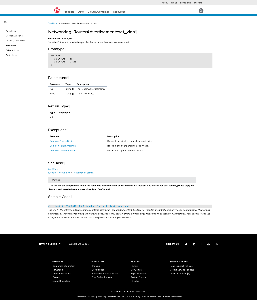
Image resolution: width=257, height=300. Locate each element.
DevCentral (136, 269)
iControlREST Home (14, 36)
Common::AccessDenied (62, 141)
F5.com (165, 3)
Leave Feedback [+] (180, 273)
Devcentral (185, 3)
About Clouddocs (61, 281)
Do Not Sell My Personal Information (143, 297)
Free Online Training (102, 277)
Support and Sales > (79, 243)
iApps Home (11, 31)
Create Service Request (182, 269)
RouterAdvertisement (83, 172)
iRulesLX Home (12, 50)
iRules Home (11, 45)
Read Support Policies (181, 266)
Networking (65, 172)
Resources (119, 11)
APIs (81, 11)
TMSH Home (11, 55)
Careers (56, 277)
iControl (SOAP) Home (15, 40)
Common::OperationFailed (63, 150)
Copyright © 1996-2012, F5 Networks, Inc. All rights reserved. (89, 206)
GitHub (174, 3)
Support (198, 3)
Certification (98, 269)
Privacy (101, 297)
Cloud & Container (98, 11)
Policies (92, 297)
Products (69, 11)
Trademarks (80, 297)
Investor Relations (61, 273)
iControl (52, 169)
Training (96, 266)
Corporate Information (63, 266)
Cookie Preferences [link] (172, 297)
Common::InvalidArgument (63, 145)
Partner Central (138, 277)
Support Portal (138, 273)
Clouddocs (52, 23)
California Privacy (115, 297)
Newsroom (57, 269)
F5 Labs (135, 281)
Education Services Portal (105, 273)
